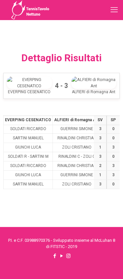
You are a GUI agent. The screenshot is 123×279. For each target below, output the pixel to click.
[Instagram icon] (68, 256)
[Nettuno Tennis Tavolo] (30, 10)
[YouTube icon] (61, 256)
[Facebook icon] (54, 256)
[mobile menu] (114, 9)
